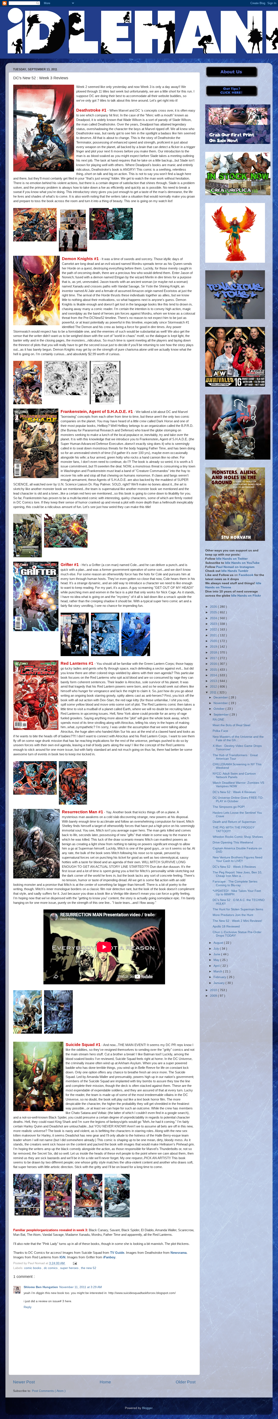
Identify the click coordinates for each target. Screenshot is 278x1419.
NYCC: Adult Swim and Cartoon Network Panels (234, 775)
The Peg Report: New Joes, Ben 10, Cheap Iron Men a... (237, 874)
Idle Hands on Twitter (232, 558)
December (221, 697)
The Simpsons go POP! (229, 806)
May (216, 960)
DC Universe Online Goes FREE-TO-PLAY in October (238, 799)
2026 (214, 606)
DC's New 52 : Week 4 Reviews (234, 792)
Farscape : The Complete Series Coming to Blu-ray (235, 883)
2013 (214, 681)
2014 (214, 675)
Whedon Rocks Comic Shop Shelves (238, 836)
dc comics (51, 1268)
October (219, 708)
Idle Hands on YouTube (242, 562)
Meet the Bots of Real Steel (231, 725)
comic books (33, 1268)
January (219, 983)
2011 (213, 692)
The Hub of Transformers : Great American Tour (235, 757)
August (218, 942)
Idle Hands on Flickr (246, 595)
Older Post (185, 1382)
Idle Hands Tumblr (234, 571)
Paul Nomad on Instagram (235, 567)
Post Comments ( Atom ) (49, 1391)
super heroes (69, 1268)
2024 (214, 618)
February (220, 977)
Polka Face (220, 731)
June (217, 954)
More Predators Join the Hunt (233, 915)
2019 (214, 646)
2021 (214, 635)
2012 (214, 686)
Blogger (147, 1408)
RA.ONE (218, 719)
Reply (27, 1307)
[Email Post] (74, 1263)
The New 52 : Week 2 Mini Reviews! (237, 920)
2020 (214, 641)
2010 (214, 990)
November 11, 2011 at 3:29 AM (80, 1287)
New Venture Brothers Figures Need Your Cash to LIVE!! (237, 859)
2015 (214, 669)
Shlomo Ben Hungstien (41, 1287)
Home (105, 1382)
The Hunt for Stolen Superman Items (238, 909)
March (218, 971)
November (221, 703)
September (221, 714)
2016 (214, 663)
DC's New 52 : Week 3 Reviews (234, 866)
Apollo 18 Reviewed (226, 926)
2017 (214, 658)
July (216, 948)
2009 (214, 995)
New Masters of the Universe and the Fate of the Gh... (238, 738)
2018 (214, 652)
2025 (214, 612)
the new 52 (88, 1268)
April (216, 965)
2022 (214, 629)
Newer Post (24, 1382)
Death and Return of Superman (234, 821)
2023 (214, 623)
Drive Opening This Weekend (233, 842)
